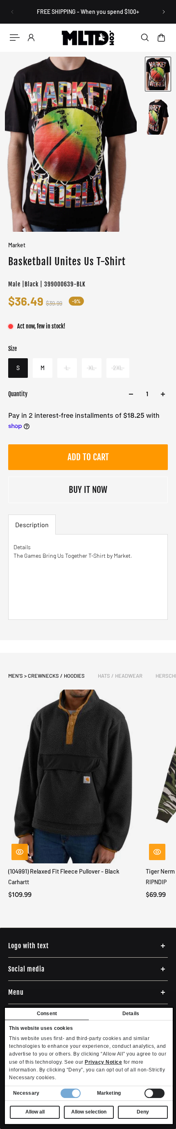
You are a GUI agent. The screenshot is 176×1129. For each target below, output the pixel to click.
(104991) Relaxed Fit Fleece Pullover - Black (64, 871)
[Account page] (31, 38)
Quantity (17, 393)
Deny (143, 1112)
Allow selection (88, 1112)
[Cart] (161, 38)
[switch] (154, 1093)
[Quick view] (19, 852)
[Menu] (15, 37)
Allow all (35, 1112)
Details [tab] (130, 1013)
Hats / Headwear (120, 675)
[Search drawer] (145, 38)
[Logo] (88, 37)
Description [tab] (32, 524)
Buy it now (88, 489)
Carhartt (18, 881)
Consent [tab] (47, 1013)
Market (16, 245)
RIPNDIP (156, 881)
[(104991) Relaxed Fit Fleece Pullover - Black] (73, 776)
